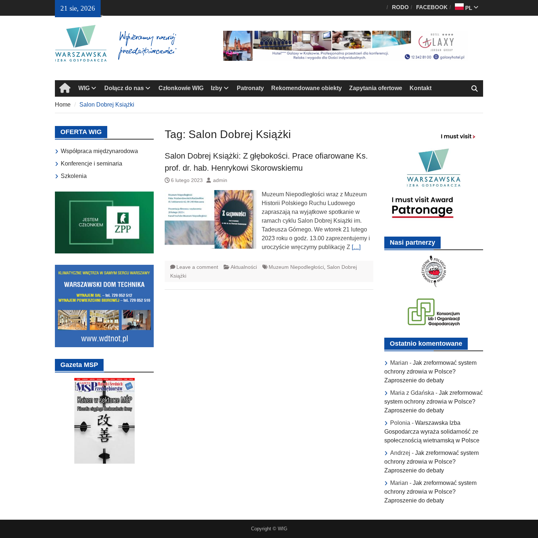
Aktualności (244, 267)
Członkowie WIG (180, 88)
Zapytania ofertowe (375, 88)
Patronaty (250, 88)
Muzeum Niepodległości (296, 267)
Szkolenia (74, 176)
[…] (356, 247)
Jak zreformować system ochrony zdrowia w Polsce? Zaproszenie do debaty (430, 371)
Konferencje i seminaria (91, 163)
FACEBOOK (432, 7)
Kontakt (420, 88)
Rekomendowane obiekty (306, 88)
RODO (400, 7)
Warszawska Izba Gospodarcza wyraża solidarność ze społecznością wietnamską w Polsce (431, 432)
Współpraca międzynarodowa (99, 151)
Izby (216, 88)
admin (220, 180)
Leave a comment (197, 267)
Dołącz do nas (124, 88)
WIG (84, 88)
